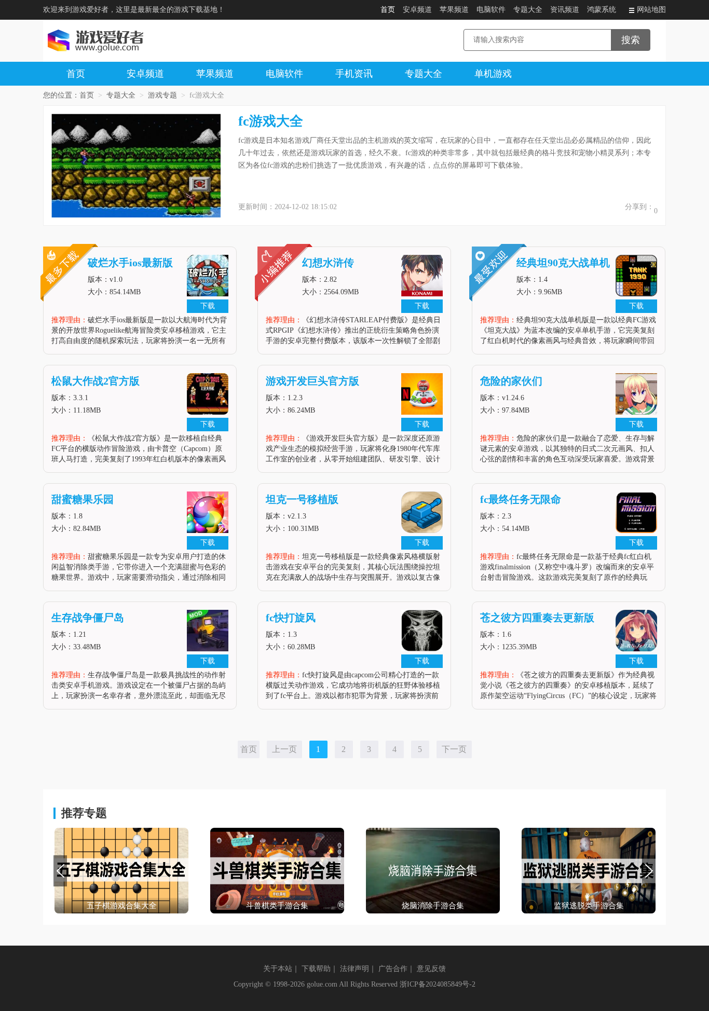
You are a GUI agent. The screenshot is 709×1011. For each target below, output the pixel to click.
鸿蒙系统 (601, 9)
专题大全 (527, 9)
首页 (387, 9)
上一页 (284, 749)
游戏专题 (162, 95)
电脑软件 (491, 9)
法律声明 (354, 969)
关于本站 (277, 969)
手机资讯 (354, 74)
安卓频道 (417, 9)
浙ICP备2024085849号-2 (437, 984)
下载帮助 (316, 969)
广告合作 (392, 969)
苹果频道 (454, 9)
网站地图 (651, 9)
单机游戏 (493, 74)
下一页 (454, 749)
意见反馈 (431, 969)
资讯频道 (564, 9)
